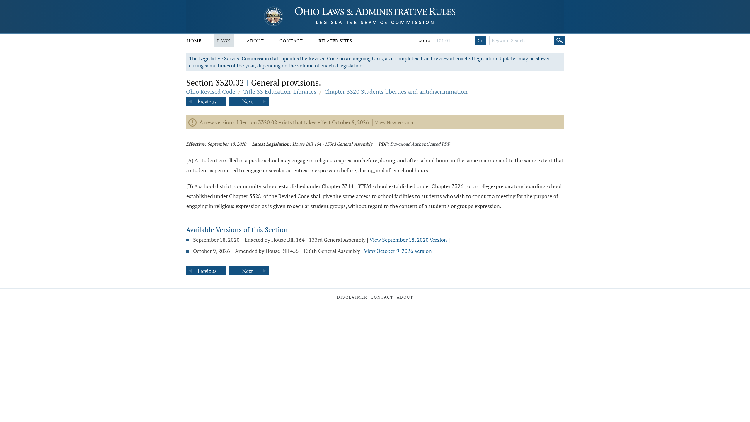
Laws (224, 41)
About (255, 41)
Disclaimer (352, 297)
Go (480, 40)
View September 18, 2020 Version (408, 239)
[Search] (559, 40)
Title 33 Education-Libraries (279, 92)
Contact (291, 41)
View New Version (394, 122)
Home (194, 41)
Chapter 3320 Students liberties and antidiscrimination (396, 92)
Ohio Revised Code (210, 92)
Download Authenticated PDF (420, 144)
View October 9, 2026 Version (398, 250)
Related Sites (335, 41)
